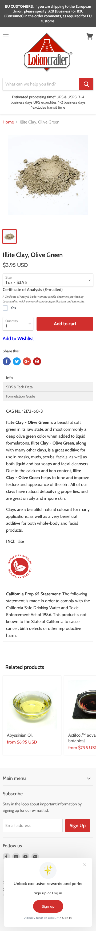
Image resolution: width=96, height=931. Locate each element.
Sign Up (78, 825)
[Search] (86, 84)
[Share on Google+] (27, 361)
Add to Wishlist (18, 338)
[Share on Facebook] (7, 361)
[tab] (48, 377)
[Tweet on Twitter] (17, 361)
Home (8, 122)
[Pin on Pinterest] (37, 361)
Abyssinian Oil (20, 735)
